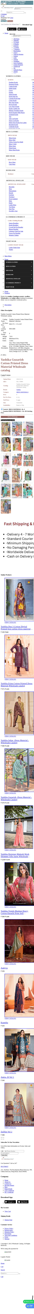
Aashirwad (16, 66)
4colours (16, 46)
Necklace (11, 197)
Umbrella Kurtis (14, 126)
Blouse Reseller (13, 229)
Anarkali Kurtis (13, 114)
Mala (10, 201)
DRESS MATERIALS (22, 392)
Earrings (11, 195)
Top (10, 116)
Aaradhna (16, 61)
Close (11, 17)
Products (7, 293)
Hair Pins (11, 209)
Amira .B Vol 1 (7, 1077)
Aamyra (4, 968)
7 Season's (16, 49)
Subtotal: (3, 19)
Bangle (11, 193)
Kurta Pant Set (13, 96)
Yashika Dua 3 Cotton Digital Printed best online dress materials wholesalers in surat (16, 628)
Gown (11, 90)
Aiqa (14, 73)
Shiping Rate (8, 1220)
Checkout (10, 21)
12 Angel (16, 42)
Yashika (18, 389)
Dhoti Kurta (12, 148)
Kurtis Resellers (13, 225)
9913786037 (4, 1166)
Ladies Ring (12, 205)
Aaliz (15, 58)
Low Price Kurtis (14, 106)
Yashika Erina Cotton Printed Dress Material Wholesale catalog (16, 684)
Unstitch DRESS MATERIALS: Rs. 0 (14, 409)
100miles (16, 40)
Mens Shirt (12, 140)
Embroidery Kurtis (14, 129)
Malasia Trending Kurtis (16, 110)
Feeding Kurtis (13, 82)
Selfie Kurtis (12, 88)
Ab (14, 68)
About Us (7, 1182)
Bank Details (8, 1189)
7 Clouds (16, 47)
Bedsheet (10, 174)
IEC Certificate (9, 1192)
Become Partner (9, 1185)
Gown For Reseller (14, 233)
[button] (17, 1311)
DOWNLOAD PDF (8, 420)
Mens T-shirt (12, 144)
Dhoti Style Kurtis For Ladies (18, 122)
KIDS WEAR (12, 159)
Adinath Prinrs (17, 70)
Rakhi (10, 203)
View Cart (4, 21)
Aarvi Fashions (17, 63)
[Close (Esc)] (1, 1137)
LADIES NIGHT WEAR (15, 245)
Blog (6, 1187)
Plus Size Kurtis (13, 102)
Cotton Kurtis (13, 86)
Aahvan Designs (18, 54)
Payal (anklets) (13, 199)
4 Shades (16, 44)
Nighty (11, 249)
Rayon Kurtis (13, 104)
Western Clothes (14, 235)
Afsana (15, 71)
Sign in (16, 3)
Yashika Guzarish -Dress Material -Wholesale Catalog (16, 798)
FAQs (6, 1237)
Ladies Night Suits (14, 247)
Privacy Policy (9, 1228)
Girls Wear (12, 164)
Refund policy (9, 1230)
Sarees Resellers (14, 223)
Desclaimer (8, 1233)
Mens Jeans (12, 146)
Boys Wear (12, 162)
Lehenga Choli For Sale (16, 231)
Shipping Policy (9, 1232)
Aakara (15, 56)
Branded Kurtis (13, 124)
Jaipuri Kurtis (13, 94)
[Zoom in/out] (3, 1137)
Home (6, 33)
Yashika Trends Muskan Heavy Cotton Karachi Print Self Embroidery (14, 913)
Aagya (15, 52)
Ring (10, 189)
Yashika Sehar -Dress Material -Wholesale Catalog (15, 741)
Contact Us (10, 3)
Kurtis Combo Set (14, 108)
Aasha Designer (18, 65)
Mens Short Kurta (14, 150)
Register (22, 3)
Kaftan (11, 92)
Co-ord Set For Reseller (16, 227)
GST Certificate (9, 1190)
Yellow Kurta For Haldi (16, 142)
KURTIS (10, 80)
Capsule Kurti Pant (14, 98)
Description (8, 305)
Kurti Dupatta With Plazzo (17, 112)
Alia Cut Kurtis (13, 118)
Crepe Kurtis (13, 100)
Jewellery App (13, 211)
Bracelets (11, 187)
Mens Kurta (12, 138)
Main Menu (8, 256)
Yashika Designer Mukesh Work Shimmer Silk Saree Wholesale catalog (15, 856)
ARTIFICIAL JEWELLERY (17, 184)
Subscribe (4, 1155)
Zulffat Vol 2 (6, 1132)
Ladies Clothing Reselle (15, 220)
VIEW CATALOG (10, 622)
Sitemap (7, 1239)
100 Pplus (16, 39)
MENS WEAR (12, 135)
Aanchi (15, 59)
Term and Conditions (11, 1235)
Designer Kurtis (13, 84)
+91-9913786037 (7, 1)
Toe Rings (12, 207)
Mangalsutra (12, 191)
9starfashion (17, 51)
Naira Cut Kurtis (14, 120)
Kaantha (4, 1022)
